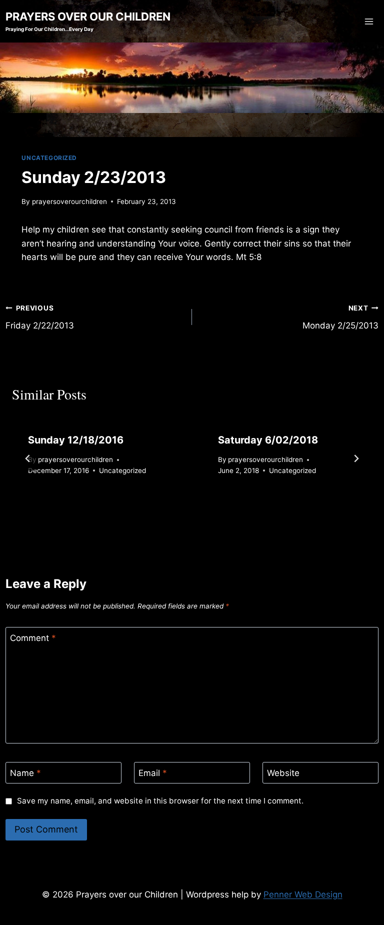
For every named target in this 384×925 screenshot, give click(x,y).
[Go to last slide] (28, 458)
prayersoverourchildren (69, 202)
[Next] (356, 458)
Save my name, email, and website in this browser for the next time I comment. (160, 801)
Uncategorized (49, 158)
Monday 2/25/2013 (340, 317)
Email (152, 773)
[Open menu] (369, 21)
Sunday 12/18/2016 (76, 440)
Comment (33, 638)
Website (283, 773)
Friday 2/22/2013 (40, 317)
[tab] (172, 509)
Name (25, 773)
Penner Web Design (303, 895)
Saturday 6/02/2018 (268, 440)
